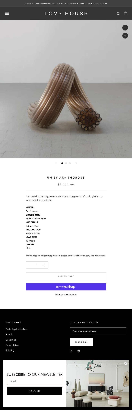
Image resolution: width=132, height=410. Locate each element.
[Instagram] (71, 351)
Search (9, 334)
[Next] (76, 163)
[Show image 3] (70, 163)
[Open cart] (125, 13)
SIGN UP (34, 391)
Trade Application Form (17, 329)
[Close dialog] (125, 363)
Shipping (10, 350)
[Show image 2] (66, 163)
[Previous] (55, 163)
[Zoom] (125, 27)
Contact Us (11, 339)
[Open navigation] (7, 13)
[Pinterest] (78, 351)
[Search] (118, 13)
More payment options (66, 294)
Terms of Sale (12, 345)
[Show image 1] (62, 163)
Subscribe (81, 342)
